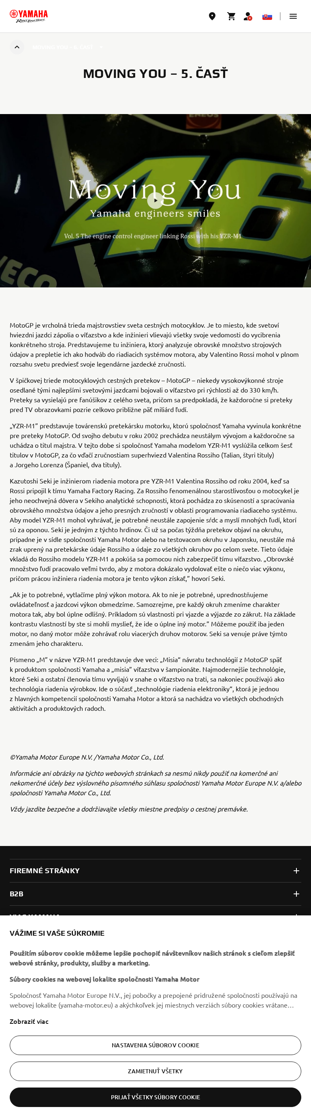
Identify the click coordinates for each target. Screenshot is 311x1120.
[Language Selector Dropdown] (267, 16)
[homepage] (29, 16)
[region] (155, 1017)
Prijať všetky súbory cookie (155, 1097)
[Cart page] (231, 16)
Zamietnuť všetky (155, 1071)
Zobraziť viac (29, 1020)
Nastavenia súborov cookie (155, 1045)
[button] (293, 16)
